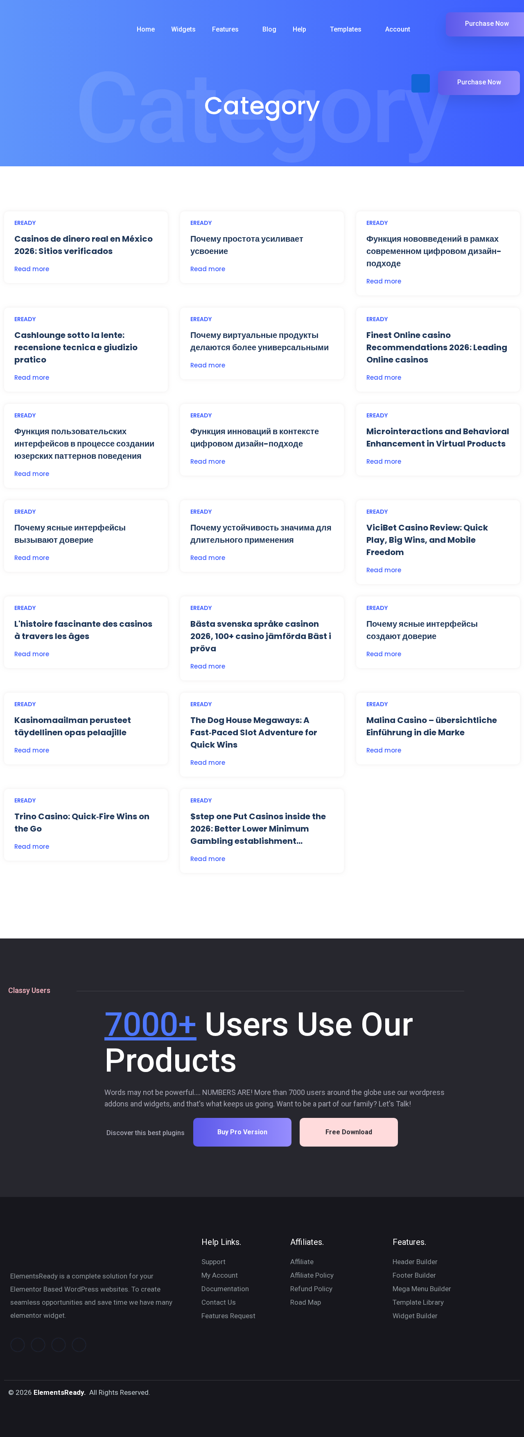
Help (299, 29)
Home (146, 29)
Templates (345, 29)
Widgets (183, 29)
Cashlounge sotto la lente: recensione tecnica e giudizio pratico (76, 347)
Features (225, 29)
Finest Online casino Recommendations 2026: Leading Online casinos (436, 347)
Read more (31, 269)
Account (397, 29)
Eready (25, 223)
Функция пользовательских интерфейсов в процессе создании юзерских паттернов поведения (84, 444)
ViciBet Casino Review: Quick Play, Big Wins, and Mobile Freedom (427, 540)
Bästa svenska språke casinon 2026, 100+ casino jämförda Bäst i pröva (260, 636)
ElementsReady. (60, 1392)
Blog (269, 29)
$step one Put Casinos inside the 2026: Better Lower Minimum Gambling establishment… (258, 829)
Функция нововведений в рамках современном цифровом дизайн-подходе (433, 251)
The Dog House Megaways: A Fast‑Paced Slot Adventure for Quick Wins (253, 732)
